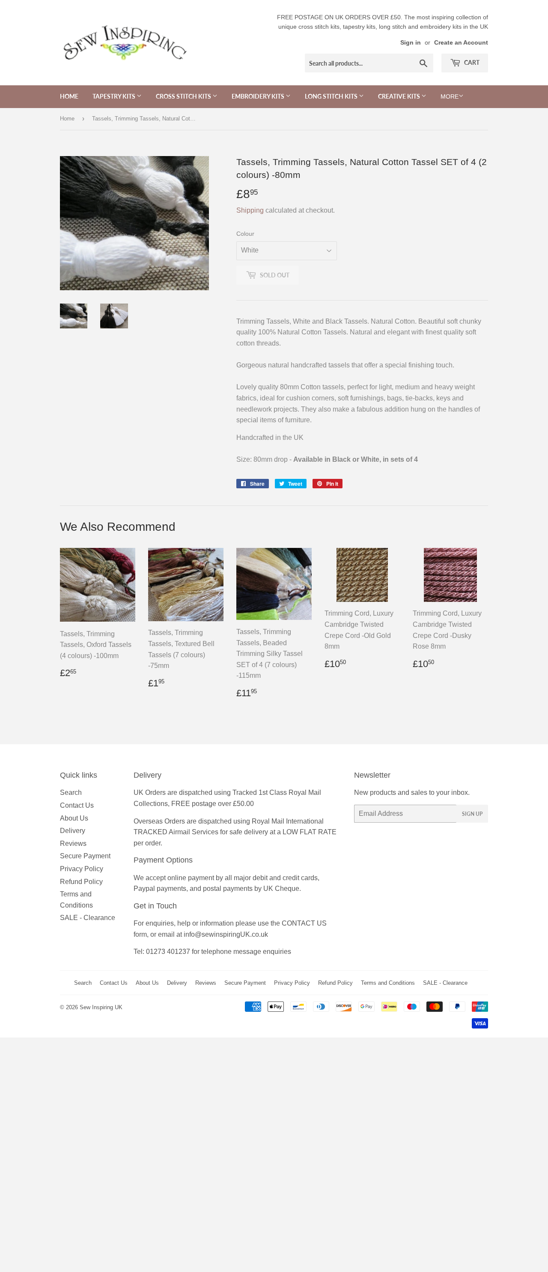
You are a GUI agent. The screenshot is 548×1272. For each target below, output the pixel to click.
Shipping (250, 210)
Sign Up (472, 814)
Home (69, 96)
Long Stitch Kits (332, 96)
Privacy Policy (81, 868)
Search (71, 792)
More (450, 96)
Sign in (410, 42)
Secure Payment (85, 856)
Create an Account (461, 42)
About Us (74, 818)
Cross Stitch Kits (184, 96)
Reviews (73, 843)
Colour (245, 233)
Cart (471, 62)
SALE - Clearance (87, 917)
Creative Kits (399, 96)
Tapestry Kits (114, 96)
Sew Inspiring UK (101, 1007)
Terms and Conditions (388, 983)
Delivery (72, 830)
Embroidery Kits (259, 96)
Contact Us (77, 805)
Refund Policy (81, 881)
